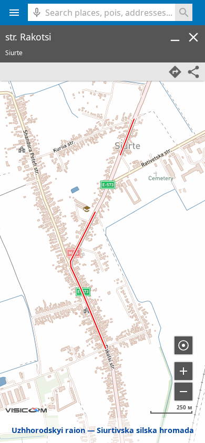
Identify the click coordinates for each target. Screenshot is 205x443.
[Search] (183, 12)
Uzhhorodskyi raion (48, 430)
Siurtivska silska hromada (145, 430)
